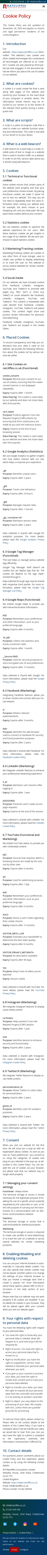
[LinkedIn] (5, 1524)
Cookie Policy (25, 1532)
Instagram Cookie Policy (14, 1062)
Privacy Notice (9, 1532)
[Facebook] (15, 1524)
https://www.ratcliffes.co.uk (25, 52)
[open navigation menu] (43, 6)
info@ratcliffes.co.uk (38, 1)
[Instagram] (25, 1524)
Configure (24, 1549)
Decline (6, 1549)
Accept (14, 1549)
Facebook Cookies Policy (14, 757)
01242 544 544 (18, 1)
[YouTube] (35, 1524)
